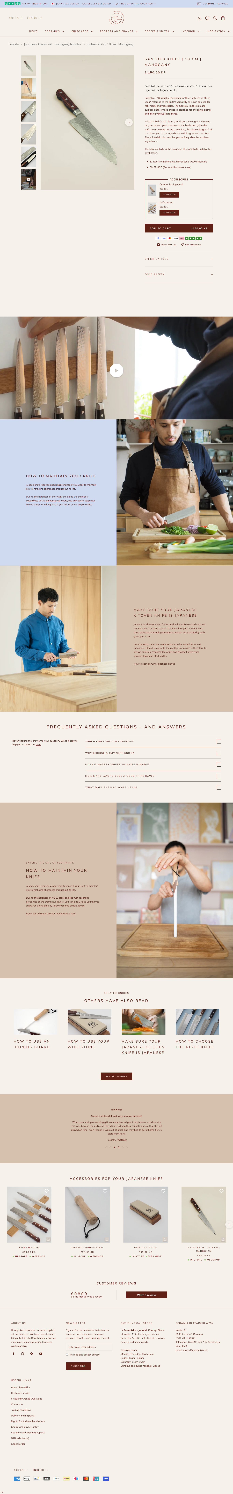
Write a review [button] (146, 1295)
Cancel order (18, 1443)
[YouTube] (40, 1354)
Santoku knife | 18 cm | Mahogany (109, 44)
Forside (14, 44)
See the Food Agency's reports (28, 1432)
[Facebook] (13, 1354)
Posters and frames (117, 31)
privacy (95, 1354)
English (33, 18)
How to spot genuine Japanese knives (154, 663)
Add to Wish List (168, 244)
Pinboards (80, 31)
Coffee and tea (158, 31)
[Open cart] (222, 18)
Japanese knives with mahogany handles (53, 44)
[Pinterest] (31, 1354)
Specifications (156, 258)
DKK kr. (14, 18)
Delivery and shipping (22, 1415)
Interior (188, 31)
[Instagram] (22, 1354)
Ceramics (53, 31)
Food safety (155, 274)
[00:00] (87, 122)
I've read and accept (83, 1354)
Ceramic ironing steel (87, 1247)
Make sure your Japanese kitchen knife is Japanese (143, 1047)
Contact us (17, 1404)
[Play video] (116, 370)
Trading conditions (21, 1409)
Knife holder (29, 1247)
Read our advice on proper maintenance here (51, 913)
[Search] (215, 18)
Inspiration (217, 31)
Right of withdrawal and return (28, 1421)
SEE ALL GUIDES (116, 1076)
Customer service (20, 1393)
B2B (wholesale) (20, 1438)
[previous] (46, 122)
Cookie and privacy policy (25, 1426)
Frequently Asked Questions (26, 1398)
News (33, 31)
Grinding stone (145, 1247)
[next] (129, 122)
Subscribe (78, 1366)
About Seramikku (20, 1387)
